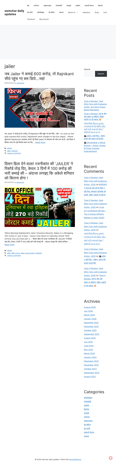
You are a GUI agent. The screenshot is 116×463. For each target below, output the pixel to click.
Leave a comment (14, 153)
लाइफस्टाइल (47, 6)
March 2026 (89, 315)
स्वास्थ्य (61, 12)
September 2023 (91, 373)
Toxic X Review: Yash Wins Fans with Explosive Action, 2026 (95, 181)
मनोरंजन (36, 6)
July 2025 (88, 342)
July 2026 (88, 311)
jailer (8, 151)
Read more (40, 142)
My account (44, 19)
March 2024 (89, 353)
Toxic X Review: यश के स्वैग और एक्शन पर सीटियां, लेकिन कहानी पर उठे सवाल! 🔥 (95, 117)
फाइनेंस (78, 6)
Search (87, 69)
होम (28, 6)
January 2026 (90, 319)
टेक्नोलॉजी (59, 6)
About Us (71, 12)
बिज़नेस (100, 6)
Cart (105, 12)
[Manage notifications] (110, 458)
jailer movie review (28, 253)
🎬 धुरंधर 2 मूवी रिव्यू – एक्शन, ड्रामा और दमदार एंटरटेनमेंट (95, 259)
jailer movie (15, 253)
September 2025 (91, 334)
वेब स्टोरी (30, 12)
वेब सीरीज (52, 12)
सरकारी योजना (89, 6)
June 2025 (89, 346)
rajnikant (14, 151)
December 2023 (91, 361)
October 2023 (90, 369)
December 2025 (91, 323)
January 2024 (90, 357)
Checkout (31, 19)
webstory (86, 12)
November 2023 (91, 365)
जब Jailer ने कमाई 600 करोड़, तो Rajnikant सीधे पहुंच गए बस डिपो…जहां (39, 76)
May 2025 (88, 349)
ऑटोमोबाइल (40, 12)
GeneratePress (75, 459)
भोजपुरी (68, 6)
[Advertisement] (58, 42)
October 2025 (90, 330)
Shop (97, 12)
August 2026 (90, 307)
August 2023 (90, 376)
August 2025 (90, 338)
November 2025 (91, 326)
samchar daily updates (14, 12)
